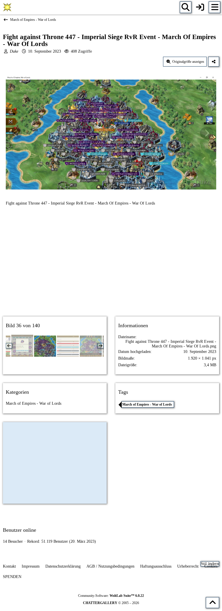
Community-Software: (111, 596)
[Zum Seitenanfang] (212, 602)
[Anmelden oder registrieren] (200, 7)
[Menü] (214, 7)
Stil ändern (210, 564)
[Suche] (185, 7)
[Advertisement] (111, 266)
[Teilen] (213, 62)
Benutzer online (19, 530)
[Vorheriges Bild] (15, 133)
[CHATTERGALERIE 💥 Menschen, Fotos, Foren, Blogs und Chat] (7, 7)
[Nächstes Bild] (206, 133)
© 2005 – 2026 (111, 603)
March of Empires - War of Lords (33, 403)
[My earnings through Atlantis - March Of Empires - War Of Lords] (22, 346)
